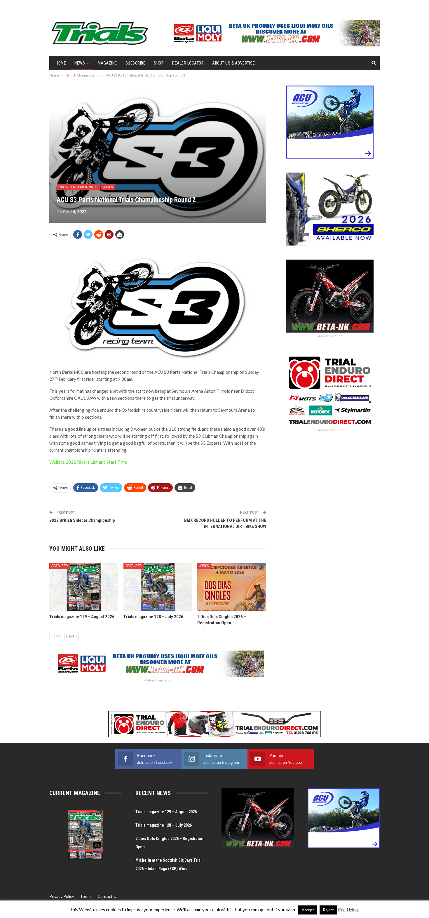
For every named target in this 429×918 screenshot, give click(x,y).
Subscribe (135, 63)
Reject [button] (328, 909)
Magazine (107, 63)
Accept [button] (308, 909)
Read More (349, 909)
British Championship (79, 187)
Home (61, 63)
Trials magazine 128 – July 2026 (163, 825)
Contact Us (107, 896)
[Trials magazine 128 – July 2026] (157, 587)
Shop (159, 63)
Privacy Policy (61, 896)
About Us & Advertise (233, 63)
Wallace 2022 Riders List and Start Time (88, 462)
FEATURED (59, 566)
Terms (86, 896)
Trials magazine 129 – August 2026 (166, 811)
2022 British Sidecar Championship (82, 520)
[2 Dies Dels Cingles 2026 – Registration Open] (231, 587)
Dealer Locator (188, 63)
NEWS (79, 63)
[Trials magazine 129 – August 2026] (83, 587)
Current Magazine (74, 793)
